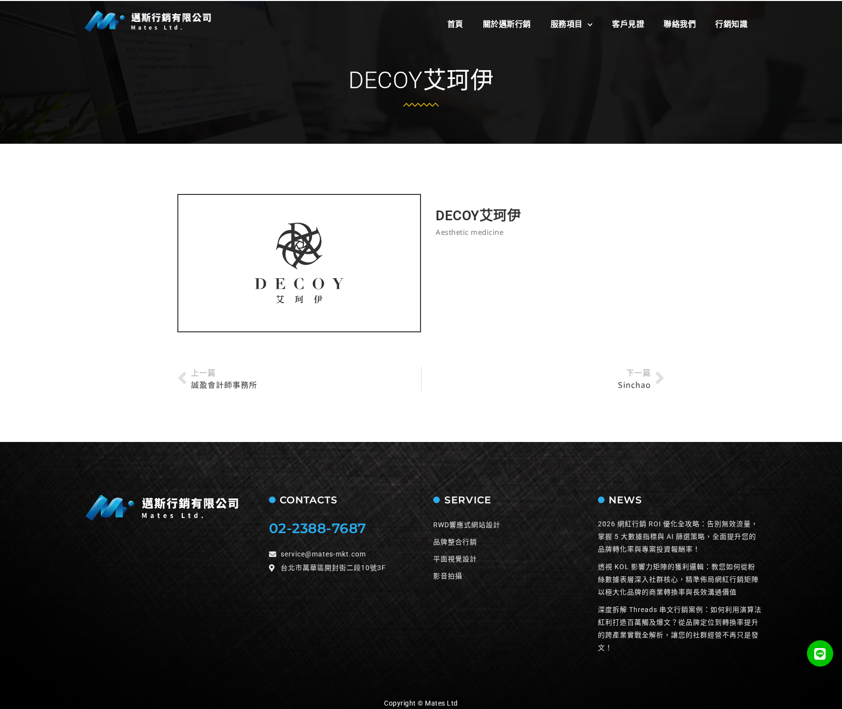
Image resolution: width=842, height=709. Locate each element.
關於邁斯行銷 (507, 24)
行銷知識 (731, 24)
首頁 (455, 24)
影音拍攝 (447, 576)
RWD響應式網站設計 (466, 525)
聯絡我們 (680, 24)
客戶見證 (628, 24)
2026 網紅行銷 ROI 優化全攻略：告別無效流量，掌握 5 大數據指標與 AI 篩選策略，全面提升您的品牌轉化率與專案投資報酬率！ (678, 536)
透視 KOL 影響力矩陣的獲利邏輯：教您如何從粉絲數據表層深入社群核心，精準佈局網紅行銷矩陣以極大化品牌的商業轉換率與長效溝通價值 (678, 579)
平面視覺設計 (455, 559)
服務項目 (567, 24)
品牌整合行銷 (455, 542)
